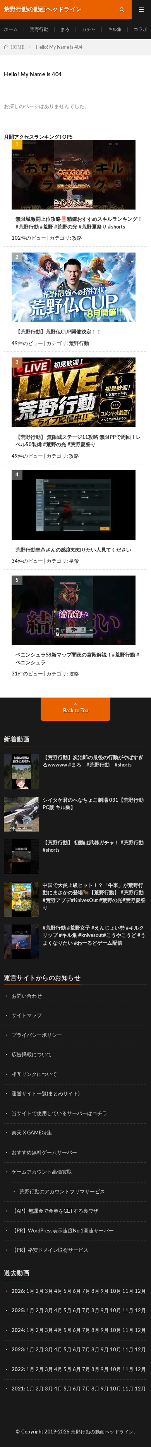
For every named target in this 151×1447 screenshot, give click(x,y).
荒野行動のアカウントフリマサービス (62, 1191)
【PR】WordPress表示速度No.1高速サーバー (63, 1231)
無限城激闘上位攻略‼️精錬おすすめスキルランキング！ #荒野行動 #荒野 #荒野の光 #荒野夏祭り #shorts (78, 223)
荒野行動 (39, 29)
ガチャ (89, 29)
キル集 (115, 29)
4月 (58, 1291)
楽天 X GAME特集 (32, 1133)
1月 (30, 1291)
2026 (18, 1291)
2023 (18, 1349)
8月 (95, 1291)
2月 (40, 1291)
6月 (77, 1291)
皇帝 (74, 561)
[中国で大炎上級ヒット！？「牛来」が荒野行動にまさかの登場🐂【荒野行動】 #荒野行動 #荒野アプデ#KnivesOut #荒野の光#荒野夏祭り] (21, 899)
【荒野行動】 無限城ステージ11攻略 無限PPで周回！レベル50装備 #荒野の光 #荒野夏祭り (78, 441)
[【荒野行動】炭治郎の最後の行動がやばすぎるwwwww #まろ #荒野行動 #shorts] (21, 771)
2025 (18, 1310)
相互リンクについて (34, 1074)
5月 (67, 1291)
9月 (105, 1310)
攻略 (77, 238)
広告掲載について (32, 1054)
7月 (86, 1291)
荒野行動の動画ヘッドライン (102, 1432)
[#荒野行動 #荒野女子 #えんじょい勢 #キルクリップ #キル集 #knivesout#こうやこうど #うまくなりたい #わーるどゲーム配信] (21, 942)
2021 (18, 1389)
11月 (128, 1310)
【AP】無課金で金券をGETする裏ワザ (55, 1211)
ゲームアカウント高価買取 (42, 1172)
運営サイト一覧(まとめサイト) (45, 1093)
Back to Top (75, 710)
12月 (140, 1310)
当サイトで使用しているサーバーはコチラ (59, 1113)
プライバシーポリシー (37, 1035)
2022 (18, 1369)
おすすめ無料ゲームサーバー (44, 1152)
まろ (65, 29)
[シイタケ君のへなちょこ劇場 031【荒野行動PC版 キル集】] (21, 814)
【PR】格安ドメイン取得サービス (50, 1250)
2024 (18, 1330)
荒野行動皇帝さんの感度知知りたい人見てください (73, 550)
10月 (115, 1310)
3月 (49, 1291)
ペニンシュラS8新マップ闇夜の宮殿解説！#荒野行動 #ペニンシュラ (77, 659)
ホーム (11, 29)
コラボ (141, 29)
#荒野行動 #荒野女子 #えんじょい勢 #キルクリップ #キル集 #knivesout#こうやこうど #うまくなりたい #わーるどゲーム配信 (94, 936)
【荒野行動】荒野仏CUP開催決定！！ (58, 332)
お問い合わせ (27, 996)
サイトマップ (27, 1015)
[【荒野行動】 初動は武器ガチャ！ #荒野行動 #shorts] (21, 856)
